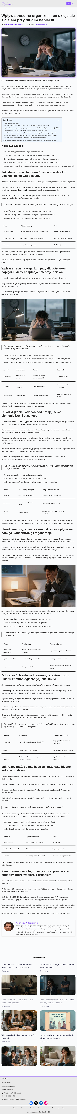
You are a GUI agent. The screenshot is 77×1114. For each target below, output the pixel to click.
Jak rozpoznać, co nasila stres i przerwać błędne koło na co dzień (25, 137)
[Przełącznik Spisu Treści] (58, 120)
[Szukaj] (73, 3)
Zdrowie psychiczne (41, 24)
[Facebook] (31, 1103)
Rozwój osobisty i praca (8, 1086)
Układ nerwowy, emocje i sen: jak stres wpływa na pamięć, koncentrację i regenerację (31, 133)
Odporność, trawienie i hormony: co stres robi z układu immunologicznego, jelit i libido (31, 135)
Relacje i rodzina (6, 1082)
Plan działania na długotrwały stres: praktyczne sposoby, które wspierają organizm (30, 140)
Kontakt (47, 1107)
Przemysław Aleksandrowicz (14, 24)
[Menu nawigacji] (68, 3)
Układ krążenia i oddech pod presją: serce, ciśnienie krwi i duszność (25, 130)
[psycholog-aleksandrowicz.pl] (8, 3)
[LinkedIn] (41, 1103)
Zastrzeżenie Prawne (38, 1107)
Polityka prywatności (26, 1107)
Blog (63, 1107)
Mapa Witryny (55, 1107)
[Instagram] (46, 1103)
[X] (36, 1103)
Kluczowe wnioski (13, 123)
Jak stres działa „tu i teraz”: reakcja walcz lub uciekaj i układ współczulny (27, 125)
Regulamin (15, 1107)
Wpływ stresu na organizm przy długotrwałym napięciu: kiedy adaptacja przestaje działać (32, 128)
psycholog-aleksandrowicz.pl (36, 1112)
